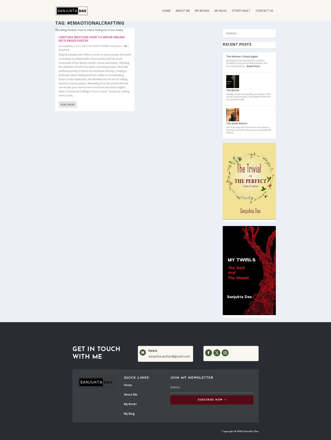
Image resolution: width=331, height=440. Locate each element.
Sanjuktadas (67, 46)
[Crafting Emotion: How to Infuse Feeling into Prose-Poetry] (95, 30)
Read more (253, 66)
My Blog (129, 414)
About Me (130, 394)
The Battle (232, 90)
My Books (130, 404)
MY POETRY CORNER (98, 46)
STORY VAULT (241, 11)
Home (128, 385)
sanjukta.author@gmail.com (169, 356)
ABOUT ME (183, 11)
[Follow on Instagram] (225, 352)
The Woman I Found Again (242, 56)
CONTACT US (264, 11)
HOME (166, 11)
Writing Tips (115, 46)
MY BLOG (220, 11)
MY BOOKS (202, 11)
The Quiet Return (236, 123)
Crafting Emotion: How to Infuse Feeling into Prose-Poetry (92, 39)
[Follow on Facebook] (208, 352)
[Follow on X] (216, 352)
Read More (68, 104)
